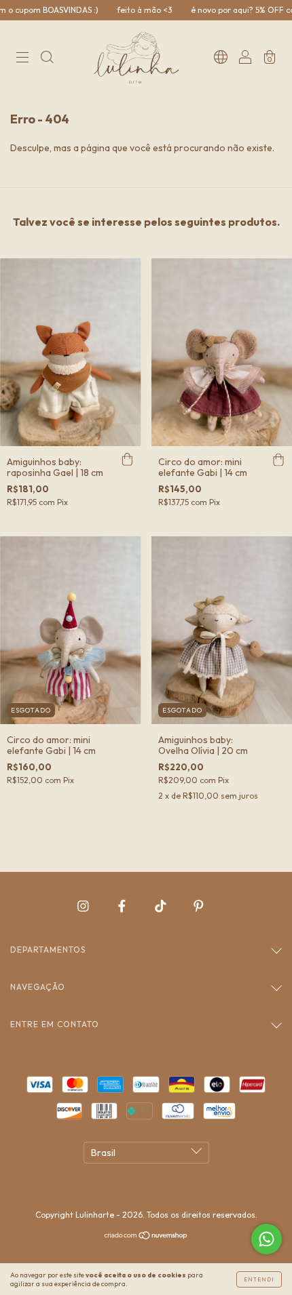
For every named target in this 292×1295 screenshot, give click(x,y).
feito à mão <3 (127, 10)
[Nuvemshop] (146, 1237)
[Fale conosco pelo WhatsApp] (266, 1239)
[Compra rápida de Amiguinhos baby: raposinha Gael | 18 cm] (127, 459)
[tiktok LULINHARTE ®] (161, 906)
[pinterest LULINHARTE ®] (198, 906)
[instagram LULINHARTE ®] (84, 906)
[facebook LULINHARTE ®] (123, 906)
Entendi (259, 1279)
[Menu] (22, 59)
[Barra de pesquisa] (47, 59)
